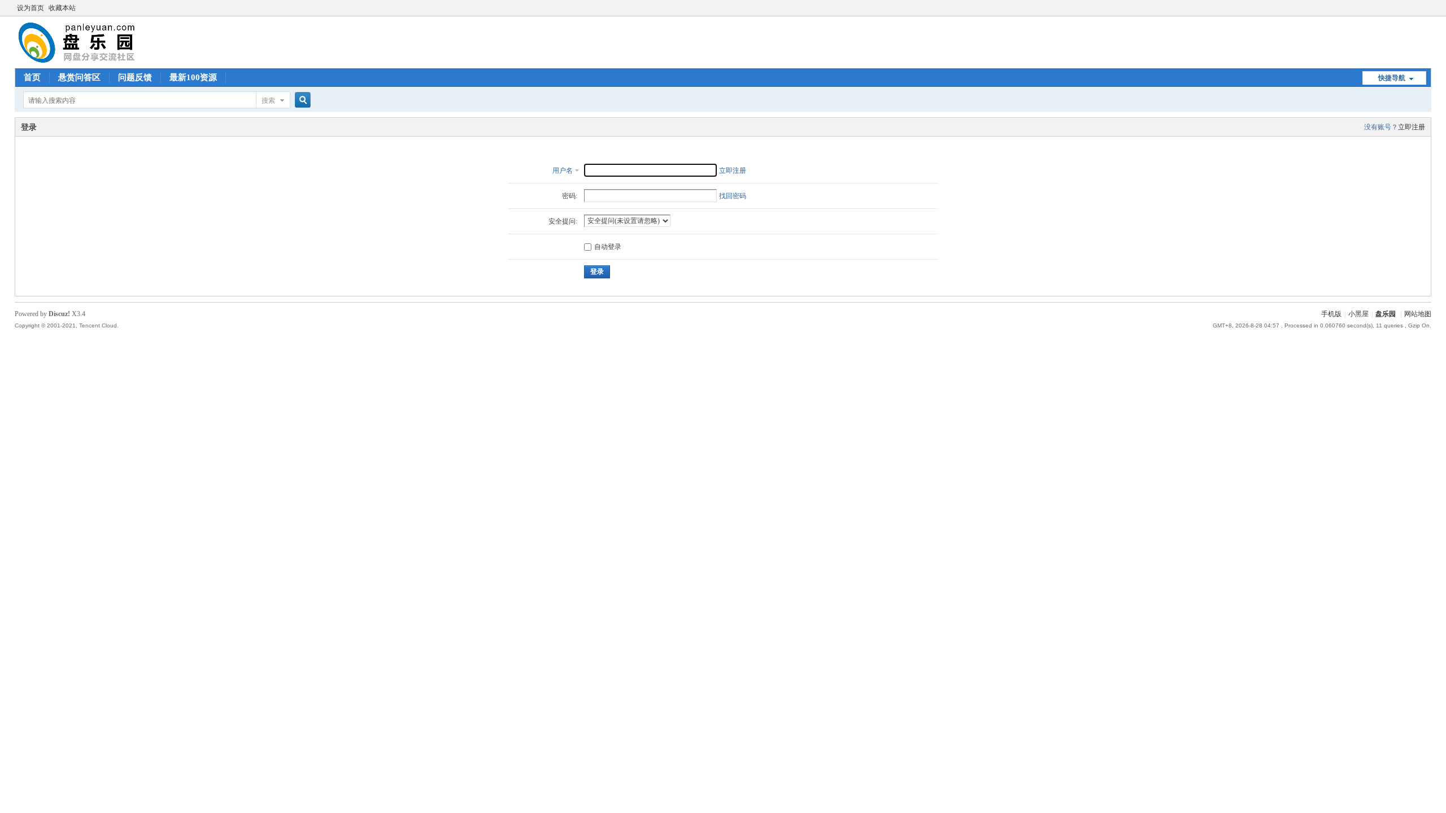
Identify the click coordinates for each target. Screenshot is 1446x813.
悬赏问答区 (79, 77)
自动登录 (607, 247)
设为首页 (30, 8)
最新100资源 (193, 77)
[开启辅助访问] (1428, 8)
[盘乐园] (95, 61)
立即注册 (1411, 127)
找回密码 (732, 196)
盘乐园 (1385, 314)
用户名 (562, 170)
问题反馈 (135, 77)
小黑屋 (1358, 314)
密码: (569, 196)
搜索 (268, 100)
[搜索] (301, 100)
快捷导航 (1391, 78)
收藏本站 (62, 8)
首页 (32, 77)
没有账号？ (1381, 127)
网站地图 (1417, 314)
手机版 (1331, 314)
